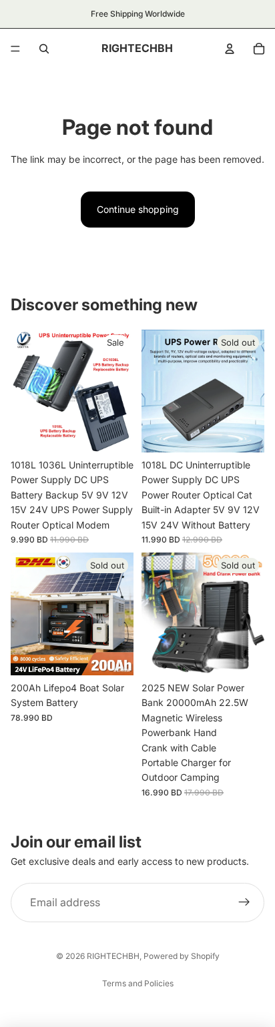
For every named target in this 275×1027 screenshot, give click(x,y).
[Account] (229, 48)
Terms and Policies (138, 983)
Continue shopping (138, 209)
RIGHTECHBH (113, 956)
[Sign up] (244, 903)
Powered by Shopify (182, 956)
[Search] (44, 48)
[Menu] (15, 48)
